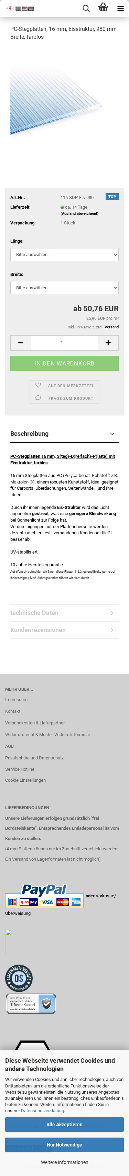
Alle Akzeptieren (64, 1124)
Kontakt (12, 711)
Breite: (16, 274)
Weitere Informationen (64, 1162)
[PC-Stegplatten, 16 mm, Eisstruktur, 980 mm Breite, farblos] (64, 98)
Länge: (17, 241)
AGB (9, 746)
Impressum (16, 699)
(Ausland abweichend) (79, 213)
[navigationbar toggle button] (120, 8)
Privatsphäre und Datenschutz (34, 757)
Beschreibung (29, 433)
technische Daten (34, 612)
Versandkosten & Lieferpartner (35, 722)
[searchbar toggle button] (86, 8)
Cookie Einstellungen (25, 780)
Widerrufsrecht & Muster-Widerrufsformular (47, 734)
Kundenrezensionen (38, 629)
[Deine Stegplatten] (17, 8)
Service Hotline (19, 769)
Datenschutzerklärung (42, 1110)
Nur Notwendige (64, 1145)
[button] (20, 343)
